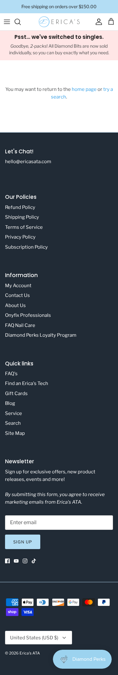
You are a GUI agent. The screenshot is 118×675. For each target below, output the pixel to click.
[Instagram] (25, 561)
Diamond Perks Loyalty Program (40, 335)
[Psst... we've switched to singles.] (59, 45)
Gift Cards (16, 393)
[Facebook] (7, 561)
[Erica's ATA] (59, 21)
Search (13, 423)
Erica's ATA (30, 653)
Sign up (22, 541)
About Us (15, 305)
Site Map (15, 433)
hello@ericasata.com (28, 161)
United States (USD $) (34, 638)
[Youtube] (16, 561)
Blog (10, 403)
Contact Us (17, 295)
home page (84, 89)
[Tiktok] (33, 561)
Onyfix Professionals (28, 315)
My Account (18, 285)
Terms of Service (24, 227)
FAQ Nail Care (20, 325)
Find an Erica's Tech (26, 383)
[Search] (21, 22)
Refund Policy (20, 207)
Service (13, 413)
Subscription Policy (26, 247)
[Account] (97, 22)
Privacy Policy (20, 237)
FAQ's (11, 373)
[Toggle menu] (7, 22)
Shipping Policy (22, 217)
